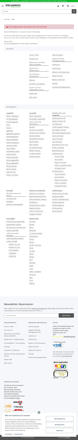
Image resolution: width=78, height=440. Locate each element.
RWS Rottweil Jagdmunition (61, 133)
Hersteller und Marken (37, 84)
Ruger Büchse (11, 172)
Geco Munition (57, 142)
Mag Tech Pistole (60, 162)
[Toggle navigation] (3, 5)
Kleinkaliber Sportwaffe (37, 119)
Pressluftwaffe (13, 250)
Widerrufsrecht (57, 76)
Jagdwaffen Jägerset (13, 134)
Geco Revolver (59, 177)
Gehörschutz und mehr (60, 193)
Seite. (18, 398)
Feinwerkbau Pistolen (36, 139)
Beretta (31, 224)
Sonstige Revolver (61, 186)
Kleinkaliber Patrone (59, 130)
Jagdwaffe (9, 131)
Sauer (31, 269)
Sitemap (32, 80)
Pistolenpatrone (57, 153)
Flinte (8, 125)
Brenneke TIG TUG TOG (60, 145)
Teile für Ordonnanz (36, 211)
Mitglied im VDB (59, 342)
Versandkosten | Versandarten (35, 75)
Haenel (31, 242)
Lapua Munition (57, 139)
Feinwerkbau (33, 236)
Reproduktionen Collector (38, 199)
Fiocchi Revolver (60, 174)
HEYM (31, 248)
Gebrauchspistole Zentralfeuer (35, 123)
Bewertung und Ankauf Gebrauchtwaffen (37, 63)
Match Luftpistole (35, 116)
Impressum (56, 64)
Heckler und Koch (12, 175)
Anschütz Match (11, 145)
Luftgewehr (12, 253)
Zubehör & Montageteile (14, 204)
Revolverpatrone (57, 171)
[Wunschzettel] (62, 6)
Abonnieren (66, 315)
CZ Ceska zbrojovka (35, 233)
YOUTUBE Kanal (66, 356)
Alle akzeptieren (59, 419)
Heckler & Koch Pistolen (37, 133)
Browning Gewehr (12, 157)
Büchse (8, 128)
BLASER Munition (58, 151)
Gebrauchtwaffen (12, 140)
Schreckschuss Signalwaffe (15, 221)
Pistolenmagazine (58, 202)
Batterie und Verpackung (60, 72)
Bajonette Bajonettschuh (37, 196)
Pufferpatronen (57, 208)
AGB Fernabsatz (57, 55)
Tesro (31, 280)
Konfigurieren (59, 424)
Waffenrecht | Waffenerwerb (34, 69)
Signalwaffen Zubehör (13, 224)
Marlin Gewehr (11, 169)
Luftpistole (12, 256)
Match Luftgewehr (12, 116)
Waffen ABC (33, 93)
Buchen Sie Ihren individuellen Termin (36, 89)
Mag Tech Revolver (61, 180)
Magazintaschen (34, 208)
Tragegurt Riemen (35, 214)
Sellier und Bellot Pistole (63, 165)
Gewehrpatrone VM (58, 118)
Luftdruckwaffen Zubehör (15, 238)
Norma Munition (57, 136)
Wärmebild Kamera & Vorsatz (13, 194)
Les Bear (32, 251)
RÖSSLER (32, 263)
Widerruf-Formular (58, 80)
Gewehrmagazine (58, 205)
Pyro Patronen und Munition (16, 227)
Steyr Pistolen (33, 145)
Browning (32, 230)
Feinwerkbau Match (13, 151)
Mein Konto (33, 97)
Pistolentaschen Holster (37, 205)
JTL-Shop (67, 437)
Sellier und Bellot (58, 148)
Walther (32, 283)
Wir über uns (33, 59)
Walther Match (11, 154)
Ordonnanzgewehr (12, 142)
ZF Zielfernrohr (11, 198)
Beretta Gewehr (11, 166)
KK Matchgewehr (12, 119)
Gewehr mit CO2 (14, 244)
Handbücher (33, 202)
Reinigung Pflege (58, 196)
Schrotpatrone (57, 124)
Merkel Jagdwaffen (12, 160)
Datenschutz (56, 68)
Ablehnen (59, 430)
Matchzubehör (57, 211)
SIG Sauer (32, 274)
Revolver (32, 127)
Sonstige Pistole (60, 168)
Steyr (31, 277)
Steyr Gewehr (10, 148)
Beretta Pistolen (34, 136)
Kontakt (54, 83)
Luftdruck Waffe (11, 241)
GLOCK (31, 239)
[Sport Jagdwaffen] (13, 6)
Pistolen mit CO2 (14, 247)
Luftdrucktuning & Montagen (12, 234)
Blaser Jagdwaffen (12, 163)
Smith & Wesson (34, 156)
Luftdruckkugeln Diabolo (60, 127)
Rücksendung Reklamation (61, 87)
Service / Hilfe (34, 55)
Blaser (31, 227)
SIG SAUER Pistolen (35, 148)
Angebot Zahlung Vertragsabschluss (58, 60)
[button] (58, 6)
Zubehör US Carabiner (36, 193)
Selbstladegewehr (12, 137)
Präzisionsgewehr (12, 122)
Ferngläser (10, 201)
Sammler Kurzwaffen (36, 130)
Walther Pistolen (34, 151)
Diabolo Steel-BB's (12, 230)
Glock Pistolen (34, 142)
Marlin (31, 254)
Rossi (31, 260)
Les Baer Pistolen (35, 153)
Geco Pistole (59, 159)
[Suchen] (74, 11)
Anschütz (32, 221)
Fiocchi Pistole (59, 156)
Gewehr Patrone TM (59, 121)
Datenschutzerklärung (39, 308)
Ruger (31, 266)
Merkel (31, 257)
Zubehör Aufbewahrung (60, 199)
